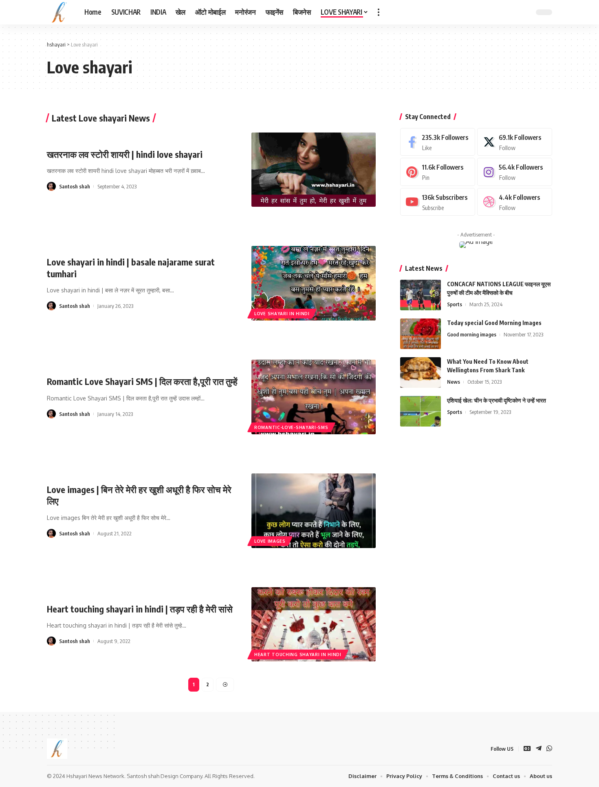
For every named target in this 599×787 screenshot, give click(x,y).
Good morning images (471, 334)
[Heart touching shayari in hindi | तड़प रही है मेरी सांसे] (313, 624)
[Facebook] (437, 142)
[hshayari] (59, 12)
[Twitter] (514, 142)
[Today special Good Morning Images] (420, 333)
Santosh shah (74, 186)
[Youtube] (437, 202)
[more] (378, 12)
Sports (454, 304)
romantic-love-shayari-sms (291, 427)
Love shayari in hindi (282, 313)
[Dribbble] (514, 202)
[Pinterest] (437, 172)
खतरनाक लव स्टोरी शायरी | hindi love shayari (125, 154)
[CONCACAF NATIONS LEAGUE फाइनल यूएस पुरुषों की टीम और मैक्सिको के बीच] (420, 295)
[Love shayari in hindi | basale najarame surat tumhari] (313, 283)
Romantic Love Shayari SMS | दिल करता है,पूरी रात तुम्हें (142, 381)
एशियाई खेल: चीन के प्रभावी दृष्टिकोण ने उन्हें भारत (496, 400)
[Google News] (527, 749)
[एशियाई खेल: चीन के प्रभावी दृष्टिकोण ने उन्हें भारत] (420, 411)
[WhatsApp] (549, 749)
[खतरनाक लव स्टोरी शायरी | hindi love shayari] (313, 170)
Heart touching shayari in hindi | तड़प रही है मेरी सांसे (140, 609)
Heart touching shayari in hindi (297, 654)
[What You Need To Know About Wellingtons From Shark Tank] (420, 372)
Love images (270, 541)
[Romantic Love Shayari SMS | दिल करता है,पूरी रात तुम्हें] (313, 397)
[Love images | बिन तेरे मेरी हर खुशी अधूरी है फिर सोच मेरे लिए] (313, 510)
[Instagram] (514, 172)
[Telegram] (539, 749)
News (453, 381)
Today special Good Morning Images (494, 322)
